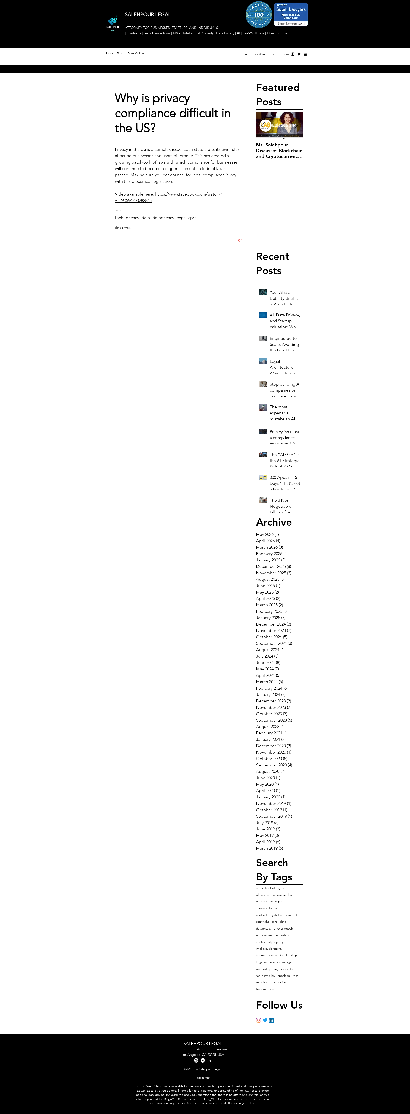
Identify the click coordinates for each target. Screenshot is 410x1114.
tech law (261, 982)
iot (282, 955)
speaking (284, 976)
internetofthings (267, 955)
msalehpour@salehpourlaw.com (265, 54)
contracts (292, 915)
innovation (282, 935)
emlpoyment (264, 935)
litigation (262, 962)
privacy (132, 217)
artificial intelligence (274, 888)
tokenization (278, 982)
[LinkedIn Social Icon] (271, 1020)
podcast (261, 969)
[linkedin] (305, 54)
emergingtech (283, 928)
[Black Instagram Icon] (293, 54)
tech (119, 217)
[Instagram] (258, 1020)
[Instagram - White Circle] (196, 1060)
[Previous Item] (263, 125)
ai (257, 888)
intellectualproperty (269, 948)
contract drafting (267, 908)
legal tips (292, 955)
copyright (262, 922)
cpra (192, 217)
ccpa (181, 217)
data (146, 217)
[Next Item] (296, 125)
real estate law (265, 976)
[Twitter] (264, 1020)
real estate (288, 969)
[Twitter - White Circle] (203, 1060)
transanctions (265, 989)
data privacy (123, 228)
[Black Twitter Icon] (299, 54)
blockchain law (282, 895)
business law (264, 901)
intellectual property (269, 942)
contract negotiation (269, 915)
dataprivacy (163, 217)
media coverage (281, 962)
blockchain (263, 895)
